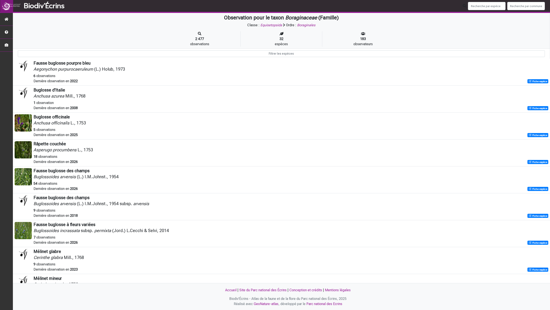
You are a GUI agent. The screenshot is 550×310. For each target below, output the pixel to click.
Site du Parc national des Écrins (263, 290)
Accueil (231, 290)
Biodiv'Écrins (44, 6)
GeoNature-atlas (266, 304)
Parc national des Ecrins (324, 304)
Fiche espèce (539, 81)
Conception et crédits (305, 290)
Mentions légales (338, 290)
